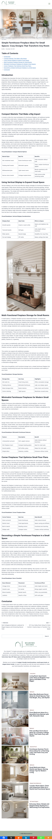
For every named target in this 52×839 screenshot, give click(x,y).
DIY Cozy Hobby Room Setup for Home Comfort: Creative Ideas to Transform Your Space (38, 626)
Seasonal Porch (33, 746)
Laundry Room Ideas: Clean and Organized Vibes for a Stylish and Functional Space (39, 787)
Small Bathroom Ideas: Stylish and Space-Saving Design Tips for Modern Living (38, 770)
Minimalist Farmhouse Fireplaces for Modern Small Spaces (20, 64)
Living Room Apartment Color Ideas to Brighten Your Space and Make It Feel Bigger (39, 678)
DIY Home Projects (34, 801)
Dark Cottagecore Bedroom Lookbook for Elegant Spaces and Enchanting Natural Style (13, 626)
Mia (4, 49)
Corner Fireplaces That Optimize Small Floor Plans (17, 66)
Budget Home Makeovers (35, 783)
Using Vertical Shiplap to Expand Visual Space (16, 60)
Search (47, 636)
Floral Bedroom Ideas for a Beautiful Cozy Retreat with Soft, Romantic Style (39, 714)
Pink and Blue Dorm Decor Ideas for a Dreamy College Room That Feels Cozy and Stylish (39, 733)
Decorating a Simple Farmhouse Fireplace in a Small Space (20, 67)
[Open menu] (49, 3)
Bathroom (32, 691)
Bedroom (32, 710)
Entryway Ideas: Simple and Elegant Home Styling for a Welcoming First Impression (39, 805)
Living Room (32, 673)
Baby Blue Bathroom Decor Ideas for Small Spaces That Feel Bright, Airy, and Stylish (39, 695)
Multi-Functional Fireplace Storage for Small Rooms (18, 62)
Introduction (7, 56)
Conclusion (7, 69)
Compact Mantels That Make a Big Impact (15, 58)
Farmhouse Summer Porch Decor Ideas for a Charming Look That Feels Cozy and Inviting (39, 751)
